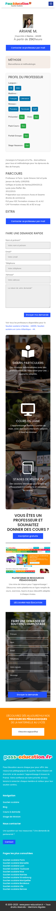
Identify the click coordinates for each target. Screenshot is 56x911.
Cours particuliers (28, 363)
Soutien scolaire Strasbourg (17, 877)
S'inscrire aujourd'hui (28, 731)
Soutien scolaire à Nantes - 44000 (21, 326)
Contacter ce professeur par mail (28, 47)
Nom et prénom (13, 240)
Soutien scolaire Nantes (15, 874)
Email (9, 251)
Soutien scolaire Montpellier (17, 880)
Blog (5, 807)
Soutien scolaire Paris (14, 860)
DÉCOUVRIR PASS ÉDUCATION (28, 602)
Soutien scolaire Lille (13, 886)
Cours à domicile (11, 812)
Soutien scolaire (11, 802)
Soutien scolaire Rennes (15, 889)
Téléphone (10, 263)
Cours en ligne (28, 421)
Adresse (10, 274)
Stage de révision (12, 816)
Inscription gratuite (28, 536)
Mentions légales (36, 907)
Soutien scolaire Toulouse (16, 868)
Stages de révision (28, 479)
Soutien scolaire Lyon (13, 865)
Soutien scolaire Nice (13, 871)
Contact (9, 842)
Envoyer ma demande (37, 314)
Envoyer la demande (27, 694)
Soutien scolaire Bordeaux (16, 883)
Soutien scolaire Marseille (16, 863)
